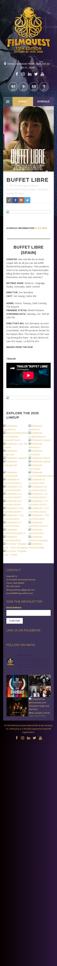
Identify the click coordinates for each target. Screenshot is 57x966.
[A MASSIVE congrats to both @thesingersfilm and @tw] (40, 686)
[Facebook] (17, 74)
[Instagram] (23, 74)
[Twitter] (36, 74)
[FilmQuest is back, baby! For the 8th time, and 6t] (17, 686)
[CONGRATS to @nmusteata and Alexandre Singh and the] (40, 709)
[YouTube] (42, 74)
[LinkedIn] (29, 74)
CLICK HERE (41, 228)
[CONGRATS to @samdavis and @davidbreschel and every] (17, 709)
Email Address (13, 607)
